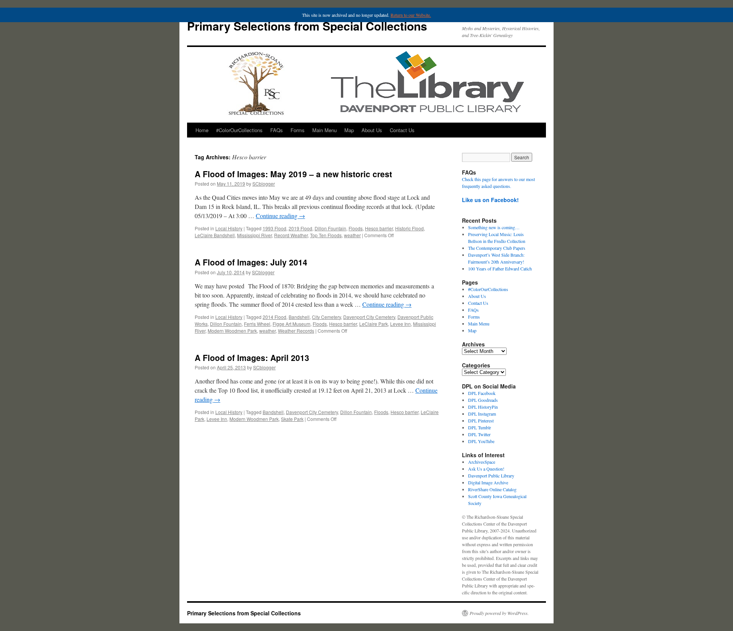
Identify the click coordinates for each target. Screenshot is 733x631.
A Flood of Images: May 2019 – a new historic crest (293, 174)
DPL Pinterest (481, 420)
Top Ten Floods (326, 235)
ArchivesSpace (481, 462)
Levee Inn (400, 323)
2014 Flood (274, 317)
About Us (372, 130)
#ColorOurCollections (239, 130)
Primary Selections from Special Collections (307, 26)
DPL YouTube (481, 441)
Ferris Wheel (257, 323)
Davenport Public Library (491, 475)
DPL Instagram (482, 414)
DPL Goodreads (483, 400)
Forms (298, 130)
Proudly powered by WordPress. (499, 613)
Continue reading (280, 216)
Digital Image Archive (488, 482)
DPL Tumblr (479, 427)
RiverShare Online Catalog (492, 489)
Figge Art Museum (291, 323)
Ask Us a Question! (486, 469)
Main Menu (324, 130)
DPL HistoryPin (483, 407)
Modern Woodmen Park (232, 330)
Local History (228, 228)
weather (352, 235)
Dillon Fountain (330, 228)
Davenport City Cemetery (369, 317)
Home (201, 130)
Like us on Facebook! (490, 200)
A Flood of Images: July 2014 (251, 262)
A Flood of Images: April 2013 (252, 357)
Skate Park (292, 419)
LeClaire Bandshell (215, 235)
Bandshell (299, 317)
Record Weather (291, 235)
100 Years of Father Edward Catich (500, 268)
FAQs (276, 130)
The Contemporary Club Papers (496, 248)
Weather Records (296, 330)
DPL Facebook (482, 393)
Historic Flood (409, 228)
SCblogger (263, 183)
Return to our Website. (411, 15)
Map (349, 130)
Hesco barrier (379, 228)
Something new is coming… (494, 227)
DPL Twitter (479, 434)
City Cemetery (326, 317)
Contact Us (402, 130)
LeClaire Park (373, 323)
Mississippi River (254, 235)
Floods (356, 228)
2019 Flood (300, 228)
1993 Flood (274, 228)
